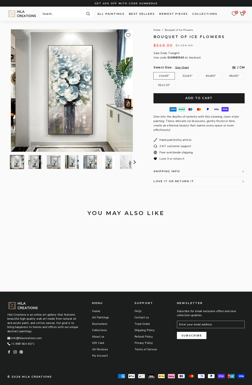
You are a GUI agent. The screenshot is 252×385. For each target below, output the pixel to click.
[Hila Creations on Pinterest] (21, 352)
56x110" (164, 85)
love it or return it (173, 181)
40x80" (211, 76)
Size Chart (182, 67)
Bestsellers (99, 324)
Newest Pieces (173, 14)
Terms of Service (145, 349)
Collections (204, 14)
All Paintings (111, 14)
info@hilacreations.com (26, 338)
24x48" (164, 76)
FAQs (138, 311)
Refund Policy (143, 336)
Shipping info (166, 171)
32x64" (187, 76)
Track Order (142, 324)
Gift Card (98, 343)
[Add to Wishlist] (128, 35)
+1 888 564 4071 (22, 344)
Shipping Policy (144, 330)
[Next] (134, 162)
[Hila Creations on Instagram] (15, 352)
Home (157, 30)
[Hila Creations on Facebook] (9, 352)
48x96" (234, 76)
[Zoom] (72, 90)
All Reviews (100, 349)
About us (98, 336)
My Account (100, 356)
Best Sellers (142, 14)
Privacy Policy (143, 343)
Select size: (162, 67)
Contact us (141, 317)
